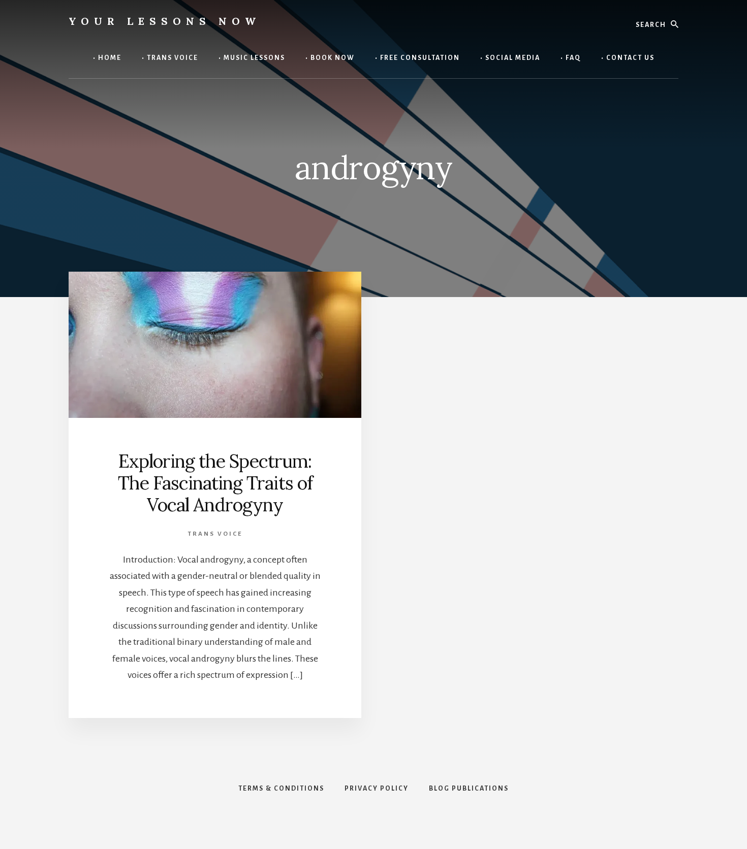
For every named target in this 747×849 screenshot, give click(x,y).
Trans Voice (215, 534)
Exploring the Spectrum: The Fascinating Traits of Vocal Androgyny (215, 482)
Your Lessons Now (165, 21)
